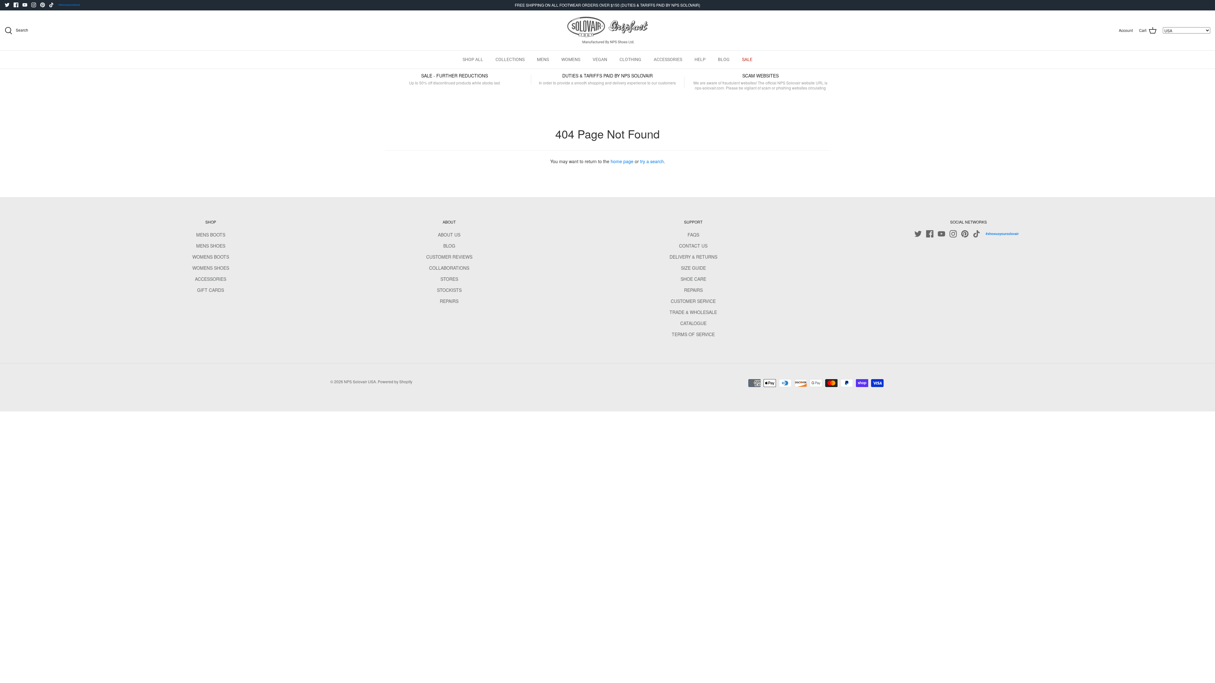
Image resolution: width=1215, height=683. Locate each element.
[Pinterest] (42, 5)
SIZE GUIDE (693, 268)
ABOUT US (449, 234)
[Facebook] (16, 5)
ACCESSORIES (668, 59)
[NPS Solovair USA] (607, 30)
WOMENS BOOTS (210, 257)
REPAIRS (449, 301)
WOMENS (570, 59)
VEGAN (600, 59)
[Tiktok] (51, 5)
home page (622, 161)
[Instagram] (33, 5)
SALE (747, 59)
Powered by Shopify (395, 381)
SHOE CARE (693, 279)
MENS (543, 59)
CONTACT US (693, 246)
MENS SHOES (210, 246)
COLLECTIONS (510, 59)
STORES (449, 279)
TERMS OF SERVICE (693, 334)
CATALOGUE (693, 323)
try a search (652, 161)
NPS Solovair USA (360, 381)
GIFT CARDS (210, 290)
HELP (700, 59)
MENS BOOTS (210, 234)
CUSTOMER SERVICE (693, 301)
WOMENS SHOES (210, 268)
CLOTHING (630, 59)
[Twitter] (7, 5)
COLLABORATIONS (449, 268)
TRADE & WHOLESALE (693, 312)
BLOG (724, 59)
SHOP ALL (473, 59)
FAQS (693, 234)
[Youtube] (24, 5)
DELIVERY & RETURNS (693, 257)
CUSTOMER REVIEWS (449, 257)
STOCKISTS (449, 290)
